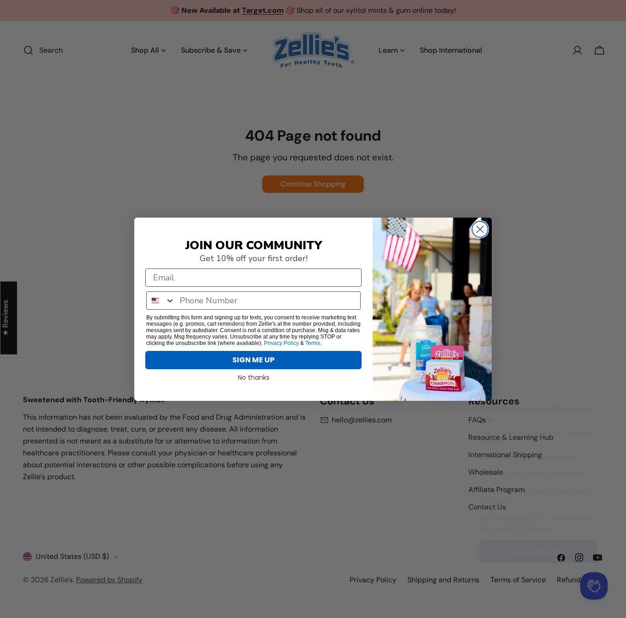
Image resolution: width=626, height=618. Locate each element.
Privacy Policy (281, 343)
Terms (312, 343)
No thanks (253, 377)
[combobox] (161, 300)
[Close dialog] (480, 229)
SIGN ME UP (253, 360)
